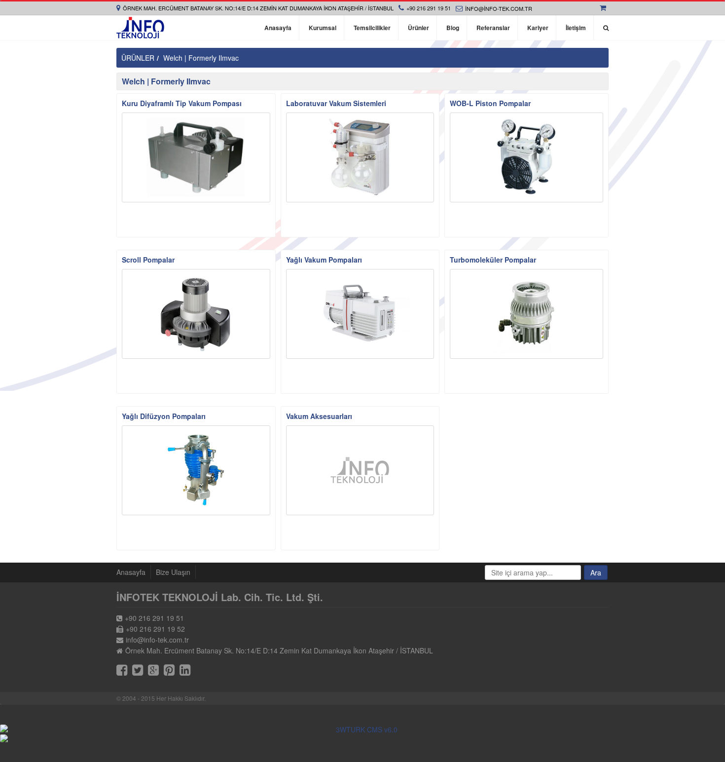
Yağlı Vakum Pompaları (324, 260)
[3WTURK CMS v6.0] (362, 729)
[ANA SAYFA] (140, 27)
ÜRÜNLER (137, 58)
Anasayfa (130, 572)
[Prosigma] (362, 738)
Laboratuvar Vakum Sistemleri (336, 103)
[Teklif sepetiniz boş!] (604, 8)
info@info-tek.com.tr (498, 8)
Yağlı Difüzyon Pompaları (164, 416)
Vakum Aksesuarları (319, 416)
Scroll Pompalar (148, 260)
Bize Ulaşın (173, 572)
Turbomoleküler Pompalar (493, 260)
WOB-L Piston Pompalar (490, 103)
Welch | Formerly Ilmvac (201, 58)
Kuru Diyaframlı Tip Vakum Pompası (182, 103)
